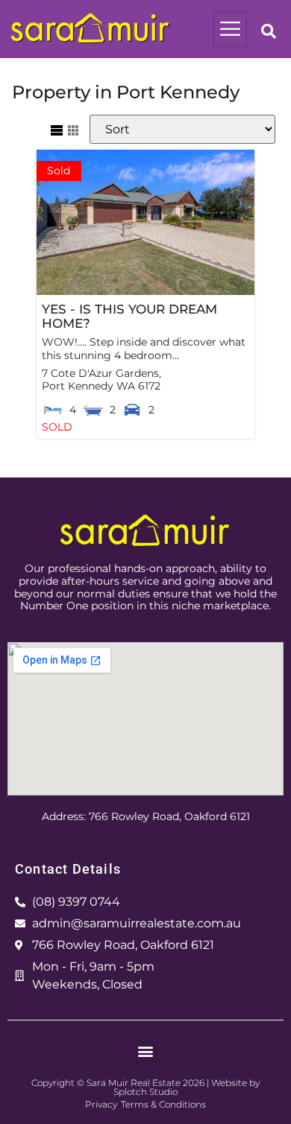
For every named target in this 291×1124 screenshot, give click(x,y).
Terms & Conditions (163, 1104)
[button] (146, 1051)
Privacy (101, 1104)
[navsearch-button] (268, 33)
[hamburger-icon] (230, 29)
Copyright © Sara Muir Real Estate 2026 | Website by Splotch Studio (145, 1087)
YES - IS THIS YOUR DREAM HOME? (129, 316)
